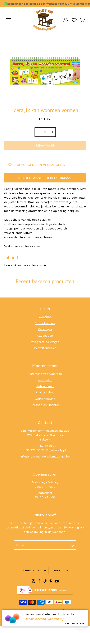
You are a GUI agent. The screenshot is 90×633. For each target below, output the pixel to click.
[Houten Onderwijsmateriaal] (45, 19)
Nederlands (31, 570)
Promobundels (45, 323)
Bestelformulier (45, 348)
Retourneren (45, 386)
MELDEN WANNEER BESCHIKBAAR (45, 178)
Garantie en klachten (45, 404)
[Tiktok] (45, 581)
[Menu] (8, 20)
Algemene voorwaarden (45, 373)
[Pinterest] (51, 581)
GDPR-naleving (45, 398)
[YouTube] (57, 581)
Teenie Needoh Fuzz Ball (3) (44, 619)
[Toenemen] (52, 132)
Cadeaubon (45, 335)
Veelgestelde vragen (45, 341)
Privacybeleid (45, 392)
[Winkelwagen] (82, 20)
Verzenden (45, 380)
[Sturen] (71, 545)
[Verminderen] (38, 132)
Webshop (45, 316)
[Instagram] (33, 581)
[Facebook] (39, 581)
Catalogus (45, 329)
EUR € (57, 570)
